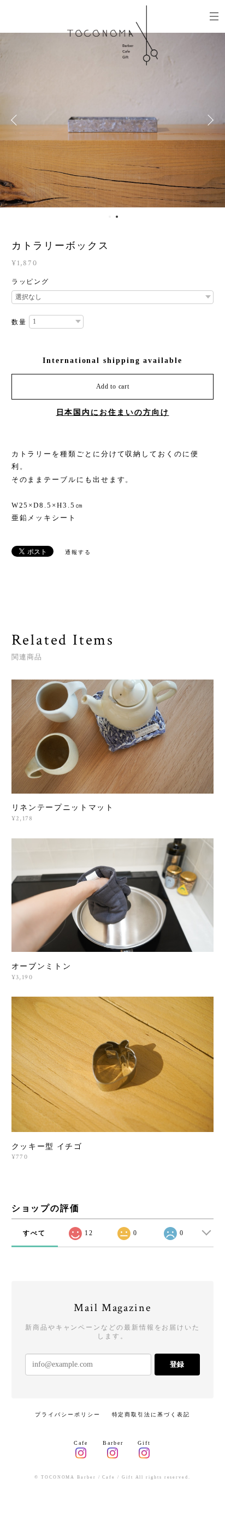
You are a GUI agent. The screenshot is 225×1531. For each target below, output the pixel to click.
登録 (177, 1364)
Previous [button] (16, 120)
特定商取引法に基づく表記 (151, 1414)
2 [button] (117, 217)
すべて (34, 1233)
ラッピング (30, 281)
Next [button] (208, 120)
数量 (19, 322)
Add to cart (112, 386)
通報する (78, 552)
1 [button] (110, 217)
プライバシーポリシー (67, 1414)
